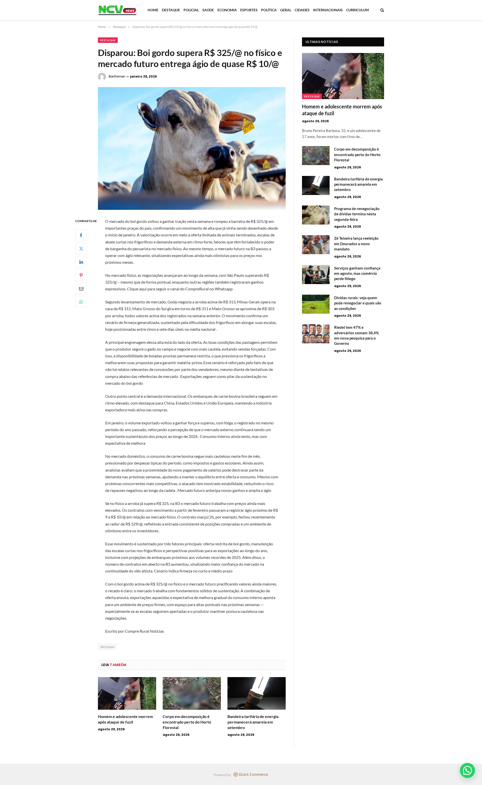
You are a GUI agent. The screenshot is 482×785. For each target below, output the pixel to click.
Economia (227, 10)
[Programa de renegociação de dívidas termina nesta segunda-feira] (316, 215)
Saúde (208, 10)
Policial (191, 10)
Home (153, 10)
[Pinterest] (81, 275)
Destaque (171, 10)
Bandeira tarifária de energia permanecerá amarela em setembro (252, 722)
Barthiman (117, 76)
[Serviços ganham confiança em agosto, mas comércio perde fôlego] (316, 274)
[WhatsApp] (81, 302)
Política (269, 10)
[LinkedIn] (81, 262)
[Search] (381, 10)
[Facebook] (81, 235)
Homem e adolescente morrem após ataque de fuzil (125, 719)
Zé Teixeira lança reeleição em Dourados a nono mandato (356, 243)
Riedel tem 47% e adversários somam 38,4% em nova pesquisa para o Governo (356, 335)
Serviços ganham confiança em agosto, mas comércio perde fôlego (357, 273)
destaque (107, 647)
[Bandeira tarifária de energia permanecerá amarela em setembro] (256, 693)
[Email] (81, 288)
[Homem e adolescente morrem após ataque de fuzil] (127, 693)
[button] (467, 770)
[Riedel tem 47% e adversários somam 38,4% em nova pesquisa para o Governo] (316, 333)
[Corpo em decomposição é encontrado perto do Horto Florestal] (192, 693)
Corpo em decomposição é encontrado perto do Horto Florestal (187, 722)
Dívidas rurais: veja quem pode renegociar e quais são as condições (357, 303)
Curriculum (357, 10)
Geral (285, 10)
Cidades (302, 10)
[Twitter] (81, 248)
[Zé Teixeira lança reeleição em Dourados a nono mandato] (316, 244)
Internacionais (328, 10)
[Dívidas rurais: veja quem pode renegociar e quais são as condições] (316, 304)
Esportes (249, 10)
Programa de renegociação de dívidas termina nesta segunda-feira (357, 214)
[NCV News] (117, 10)
